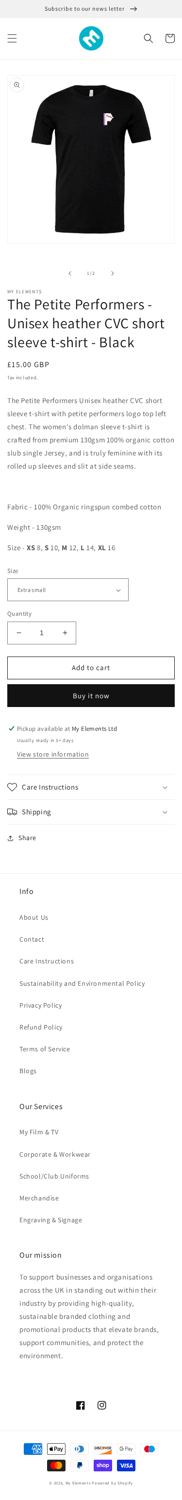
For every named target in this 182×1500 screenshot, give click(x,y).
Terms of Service (44, 1049)
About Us (34, 917)
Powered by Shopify (112, 1482)
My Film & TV (38, 1132)
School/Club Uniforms (54, 1176)
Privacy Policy (40, 1005)
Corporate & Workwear (55, 1154)
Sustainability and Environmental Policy (82, 983)
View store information (53, 754)
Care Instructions (46, 961)
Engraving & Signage (50, 1219)
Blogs (28, 1070)
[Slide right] (112, 273)
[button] (12, 38)
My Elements (78, 1482)
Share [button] (27, 837)
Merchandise (39, 1198)
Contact (31, 939)
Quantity (19, 613)
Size (12, 571)
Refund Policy (41, 1027)
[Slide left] (70, 273)
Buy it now (91, 695)
